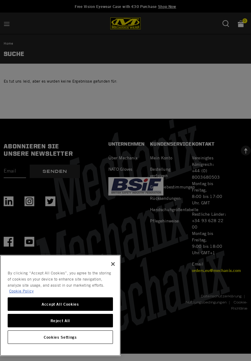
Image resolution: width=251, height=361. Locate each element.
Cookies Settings (60, 337)
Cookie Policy (21, 290)
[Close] (113, 264)
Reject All (60, 320)
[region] (60, 305)
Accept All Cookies (60, 304)
